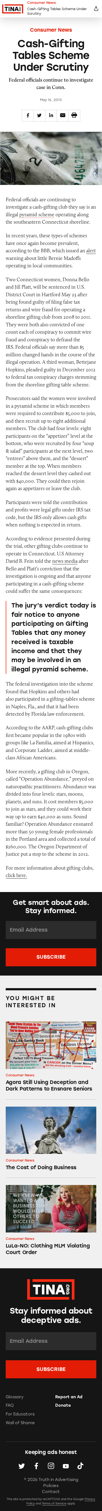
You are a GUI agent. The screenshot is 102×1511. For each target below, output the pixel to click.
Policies (50, 1485)
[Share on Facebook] (27, 116)
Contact (51, 1491)
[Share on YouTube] (65, 1466)
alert (91, 250)
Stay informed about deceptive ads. (51, 1315)
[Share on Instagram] (51, 1466)
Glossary (15, 1396)
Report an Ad (68, 1396)
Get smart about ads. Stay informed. (51, 906)
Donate (63, 1405)
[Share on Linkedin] (51, 116)
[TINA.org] (51, 1288)
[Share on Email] (62, 116)
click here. (16, 875)
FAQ (10, 1405)
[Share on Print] (74, 116)
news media (65, 561)
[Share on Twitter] (39, 116)
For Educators (20, 1414)
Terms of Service (54, 1503)
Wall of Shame (20, 1422)
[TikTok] (80, 1466)
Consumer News (51, 30)
